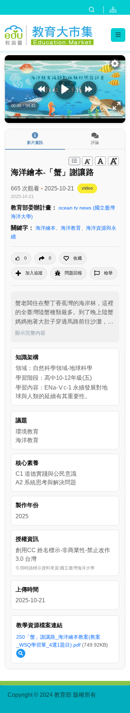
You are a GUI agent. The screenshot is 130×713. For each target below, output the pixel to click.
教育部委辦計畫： (34, 207)
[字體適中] (100, 161)
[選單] (118, 35)
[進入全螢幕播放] (117, 105)
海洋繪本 (45, 228)
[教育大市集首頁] (49, 34)
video (87, 188)
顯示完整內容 (30, 333)
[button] (73, 258)
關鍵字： (22, 228)
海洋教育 (71, 228)
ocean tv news (75, 208)
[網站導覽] (114, 9)
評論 (95, 142)
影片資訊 (35, 142)
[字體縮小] (87, 161)
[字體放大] (113, 161)
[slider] (65, 116)
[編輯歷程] (74, 161)
